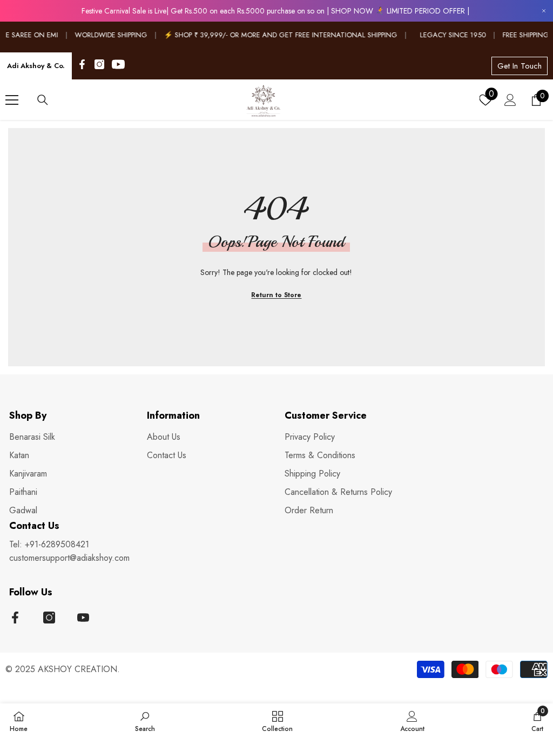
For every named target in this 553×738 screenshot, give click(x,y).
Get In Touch (519, 66)
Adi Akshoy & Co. (36, 66)
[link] (145, 721)
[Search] (42, 99)
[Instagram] (99, 64)
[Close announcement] (543, 11)
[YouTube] (118, 64)
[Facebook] (82, 64)
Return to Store (276, 295)
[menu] (11, 99)
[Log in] (510, 100)
